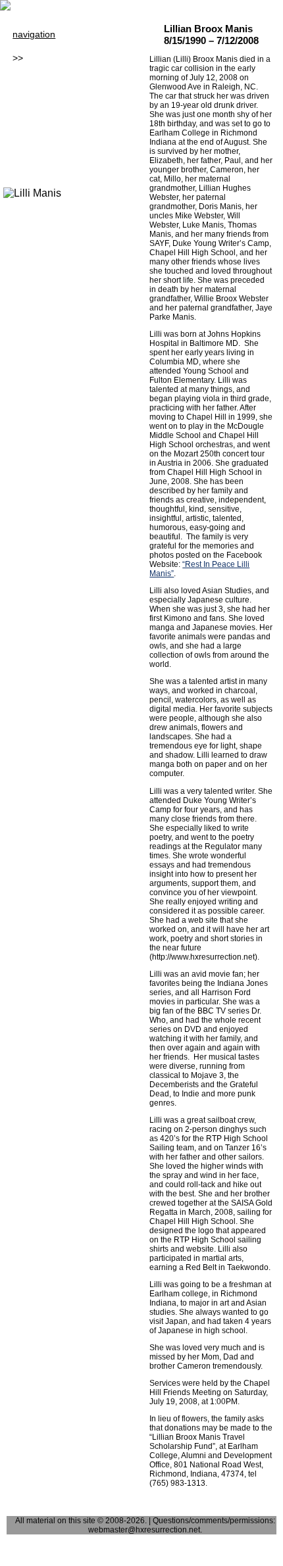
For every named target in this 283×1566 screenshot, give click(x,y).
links (22, 129)
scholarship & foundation (64, 69)
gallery (26, 93)
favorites (30, 140)
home (24, 46)
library (25, 81)
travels (26, 152)
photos (27, 105)
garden (27, 117)
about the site (41, 164)
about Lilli (43, 58)
